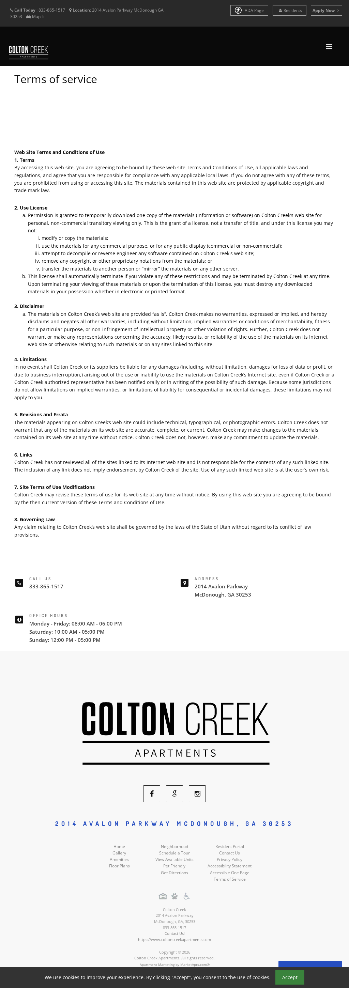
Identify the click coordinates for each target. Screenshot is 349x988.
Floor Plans (119, 866)
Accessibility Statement (230, 866)
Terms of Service (230, 879)
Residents (293, 10)
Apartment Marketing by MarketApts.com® (175, 964)
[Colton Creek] (174, 733)
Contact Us (229, 853)
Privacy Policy (229, 859)
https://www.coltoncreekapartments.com (174, 939)
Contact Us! (175, 933)
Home (119, 846)
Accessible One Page (229, 873)
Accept (290, 977)
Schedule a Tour (174, 853)
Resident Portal (229, 846)
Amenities (119, 859)
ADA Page (254, 10)
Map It (38, 16)
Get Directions (174, 873)
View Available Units (174, 859)
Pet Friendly (174, 866)
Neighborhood (174, 846)
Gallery (119, 853)
